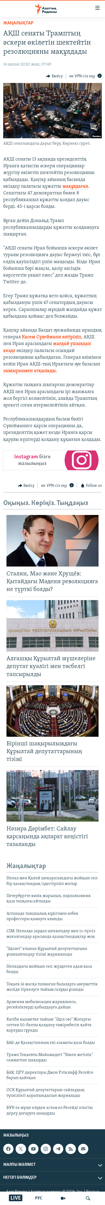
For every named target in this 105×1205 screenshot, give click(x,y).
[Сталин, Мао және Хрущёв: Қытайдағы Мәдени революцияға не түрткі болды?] (52, 541)
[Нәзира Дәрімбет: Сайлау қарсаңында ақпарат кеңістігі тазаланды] (52, 796)
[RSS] (70, 1149)
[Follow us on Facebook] (8, 1149)
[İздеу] (88, 1198)
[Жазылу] (83, 1149)
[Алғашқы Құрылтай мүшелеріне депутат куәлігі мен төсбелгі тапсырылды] (52, 626)
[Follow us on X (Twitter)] (21, 1149)
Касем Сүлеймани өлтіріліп (51, 337)
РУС (38, 1198)
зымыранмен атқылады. (30, 371)
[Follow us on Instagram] (46, 1149)
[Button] (54, 76)
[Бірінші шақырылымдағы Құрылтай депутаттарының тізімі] (52, 711)
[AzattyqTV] (63, 1198)
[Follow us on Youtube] (33, 1149)
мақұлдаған (75, 186)
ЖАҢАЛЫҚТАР (18, 23)
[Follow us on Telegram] (58, 1149)
